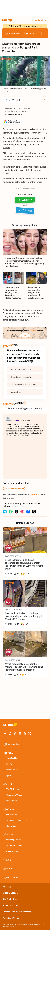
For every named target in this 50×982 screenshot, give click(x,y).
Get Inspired (11, 814)
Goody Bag (11, 826)
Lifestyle (9, 764)
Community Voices (14, 795)
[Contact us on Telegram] (5, 511)
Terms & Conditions (11, 906)
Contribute (42, 20)
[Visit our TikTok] (16, 511)
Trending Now (12, 758)
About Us (7, 887)
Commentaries (12, 851)
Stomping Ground (13, 839)
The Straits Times (10, 899)
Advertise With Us (11, 918)
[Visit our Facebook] (28, 511)
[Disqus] (25, 446)
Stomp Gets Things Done (16, 820)
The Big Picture (12, 789)
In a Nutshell (11, 801)
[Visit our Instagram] (22, 511)
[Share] (44, 99)
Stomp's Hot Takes (14, 845)
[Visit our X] (34, 511)
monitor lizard (9, 488)
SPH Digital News (10, 893)
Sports (9, 775)
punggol (21, 488)
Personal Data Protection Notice (17, 912)
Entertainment (12, 769)
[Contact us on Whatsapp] (11, 511)
